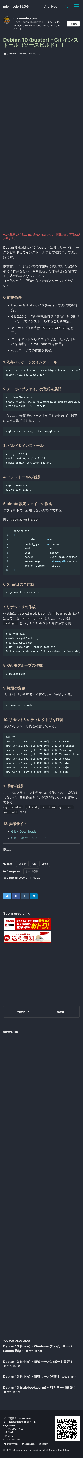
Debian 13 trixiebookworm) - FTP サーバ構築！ (39, 1387)
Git (34, 863)
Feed (45, 1444)
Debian (22, 863)
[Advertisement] (41, 101)
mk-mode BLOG (16, 6)
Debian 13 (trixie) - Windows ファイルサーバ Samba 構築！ (37, 1348)
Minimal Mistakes (60, 1450)
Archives (50, 6)
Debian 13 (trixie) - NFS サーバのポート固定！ (38, 1362)
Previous (22, 1012)
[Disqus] (41, 1086)
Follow (73, 23)
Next (60, 1012)
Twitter (12, 1444)
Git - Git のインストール (29, 838)
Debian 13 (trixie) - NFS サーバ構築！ (32, 1376)
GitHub (30, 1444)
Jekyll (45, 1450)
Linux (45, 863)
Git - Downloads (23, 831)
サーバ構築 (32, 871)
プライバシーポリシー (12, 1439)
